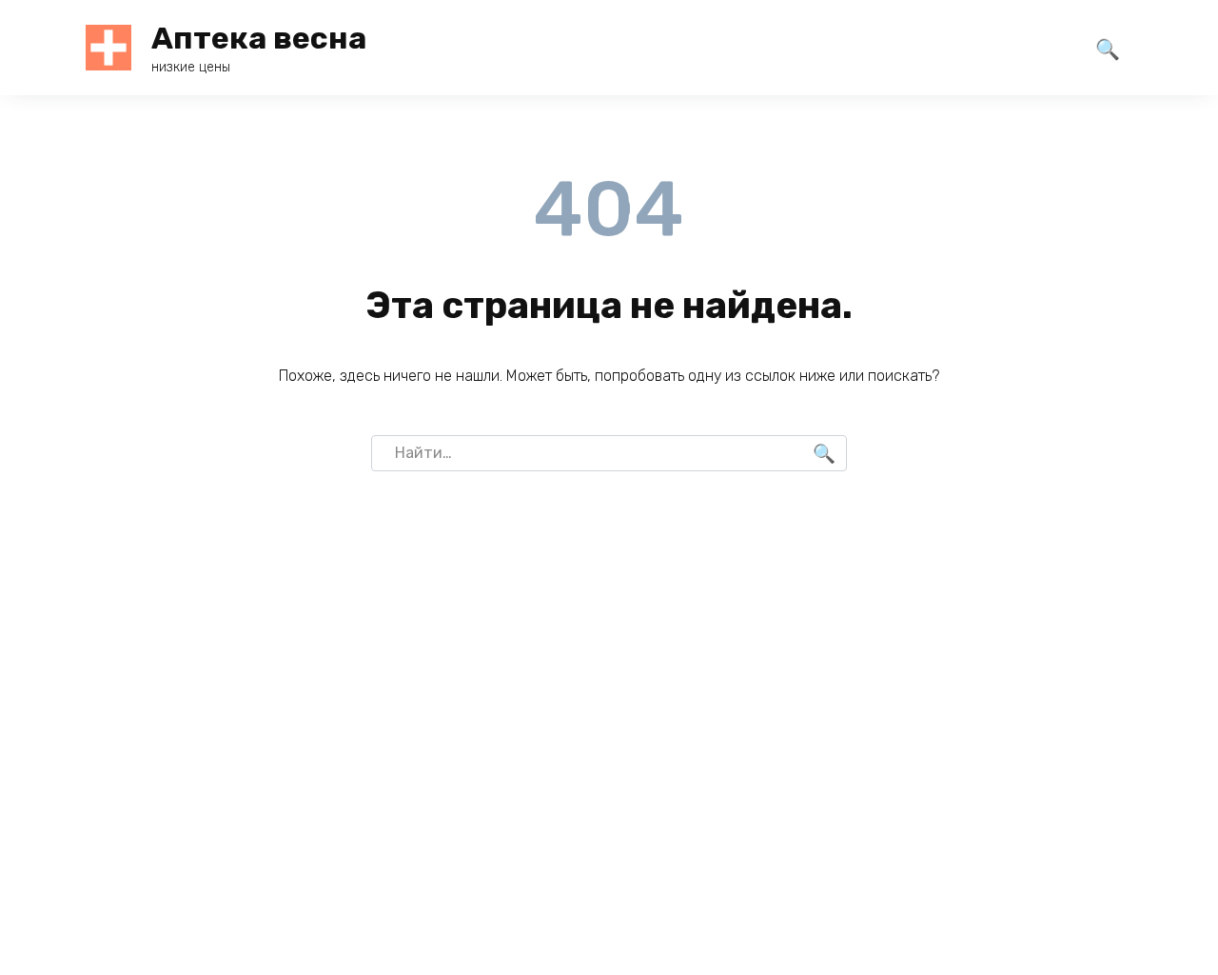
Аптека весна (258, 38)
